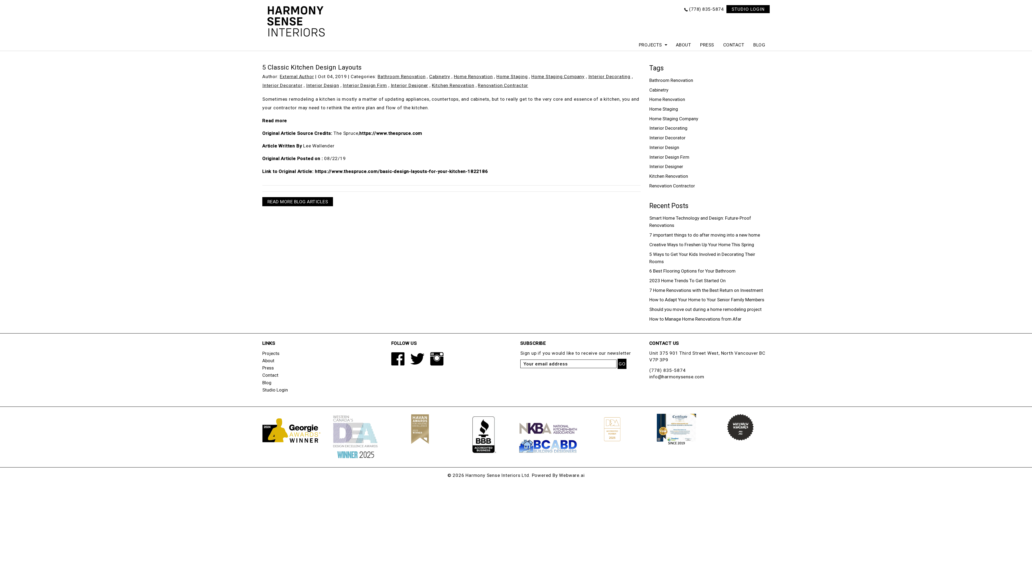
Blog (759, 45)
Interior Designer (409, 85)
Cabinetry (439, 76)
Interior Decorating (609, 76)
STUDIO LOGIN (748, 9)
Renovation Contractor (503, 85)
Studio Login (275, 390)
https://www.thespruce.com (390, 133)
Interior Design (322, 85)
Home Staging (512, 76)
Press (707, 45)
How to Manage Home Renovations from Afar (695, 319)
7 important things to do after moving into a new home (704, 235)
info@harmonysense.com (676, 376)
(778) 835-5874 (706, 9)
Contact (733, 45)
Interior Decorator (282, 85)
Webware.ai (572, 475)
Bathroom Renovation (401, 76)
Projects (650, 45)
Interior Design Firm (365, 85)
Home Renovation (473, 76)
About (683, 45)
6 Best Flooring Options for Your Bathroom (692, 271)
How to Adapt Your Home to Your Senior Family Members (706, 299)
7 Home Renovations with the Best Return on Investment (706, 290)
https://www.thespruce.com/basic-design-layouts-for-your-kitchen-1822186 (401, 171)
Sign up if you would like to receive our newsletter (575, 353)
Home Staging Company (558, 76)
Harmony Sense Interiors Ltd (497, 475)
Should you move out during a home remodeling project (705, 309)
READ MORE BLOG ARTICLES (297, 201)
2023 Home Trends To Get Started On (687, 280)
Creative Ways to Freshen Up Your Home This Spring (701, 244)
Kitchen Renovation (453, 85)
